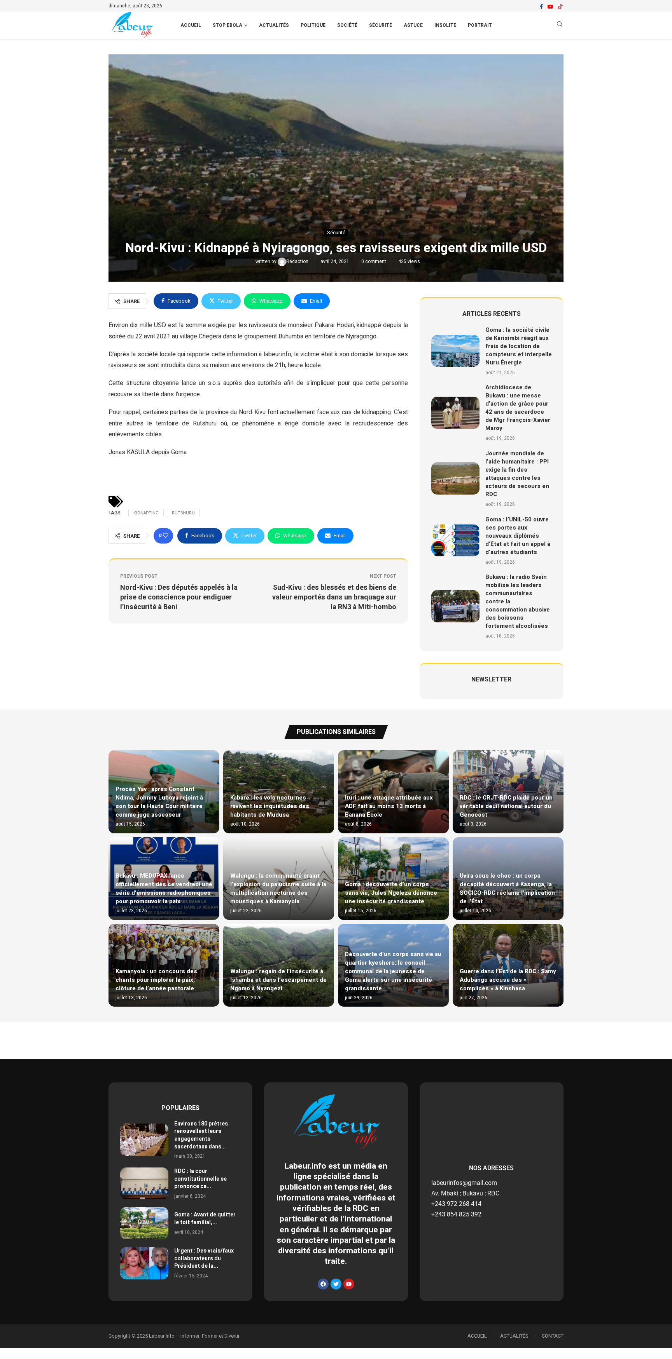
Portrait (480, 25)
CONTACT (553, 1336)
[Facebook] (541, 6)
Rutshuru (183, 513)
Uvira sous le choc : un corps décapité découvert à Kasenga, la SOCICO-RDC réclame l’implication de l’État (507, 888)
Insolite (445, 25)
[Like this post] (165, 536)
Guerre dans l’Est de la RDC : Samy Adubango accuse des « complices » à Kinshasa (508, 980)
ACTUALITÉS (514, 1336)
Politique (313, 25)
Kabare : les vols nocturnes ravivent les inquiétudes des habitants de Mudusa (269, 806)
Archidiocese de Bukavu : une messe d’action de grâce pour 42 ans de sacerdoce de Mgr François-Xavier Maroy (517, 407)
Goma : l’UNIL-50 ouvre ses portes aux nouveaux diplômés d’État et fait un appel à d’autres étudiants (517, 535)
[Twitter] (336, 1284)
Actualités (274, 25)
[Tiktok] (560, 6)
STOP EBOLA (227, 25)
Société (347, 25)
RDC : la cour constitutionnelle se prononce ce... (200, 1178)
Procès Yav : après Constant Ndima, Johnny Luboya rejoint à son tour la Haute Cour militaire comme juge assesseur (159, 802)
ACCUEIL (190, 25)
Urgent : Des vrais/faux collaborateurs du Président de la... (204, 1258)
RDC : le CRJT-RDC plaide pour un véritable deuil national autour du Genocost (506, 806)
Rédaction (298, 261)
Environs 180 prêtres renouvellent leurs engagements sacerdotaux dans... (201, 1135)
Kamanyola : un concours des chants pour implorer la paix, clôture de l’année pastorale (156, 980)
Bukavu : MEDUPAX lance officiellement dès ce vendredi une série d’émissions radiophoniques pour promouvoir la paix (164, 888)
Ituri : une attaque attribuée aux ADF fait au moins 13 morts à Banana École (389, 806)
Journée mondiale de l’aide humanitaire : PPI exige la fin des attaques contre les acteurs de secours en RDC (517, 473)
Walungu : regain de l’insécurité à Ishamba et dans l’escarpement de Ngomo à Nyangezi (278, 980)
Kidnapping (146, 513)
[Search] (560, 25)
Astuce (413, 25)
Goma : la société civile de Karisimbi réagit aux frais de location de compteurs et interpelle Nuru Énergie (518, 346)
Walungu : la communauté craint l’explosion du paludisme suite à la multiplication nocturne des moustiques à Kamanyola (278, 888)
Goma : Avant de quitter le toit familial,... (205, 1219)
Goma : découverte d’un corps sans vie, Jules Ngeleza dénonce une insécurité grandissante (391, 893)
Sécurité (380, 25)
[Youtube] (550, 6)
